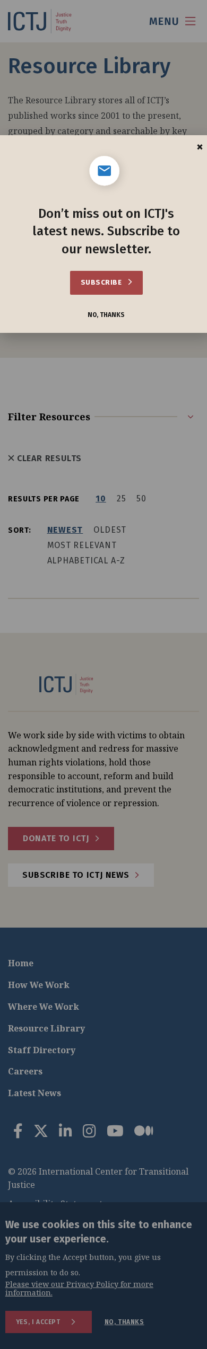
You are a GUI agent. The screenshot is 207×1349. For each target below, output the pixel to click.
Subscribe (102, 282)
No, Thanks (106, 315)
